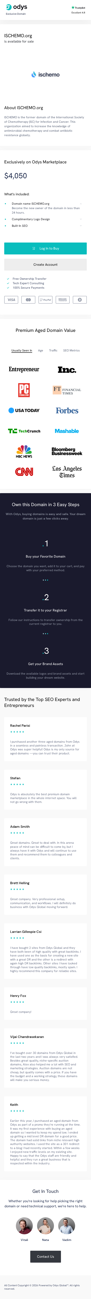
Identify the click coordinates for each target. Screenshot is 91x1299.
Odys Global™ (60, 1285)
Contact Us (45, 1256)
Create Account (45, 264)
